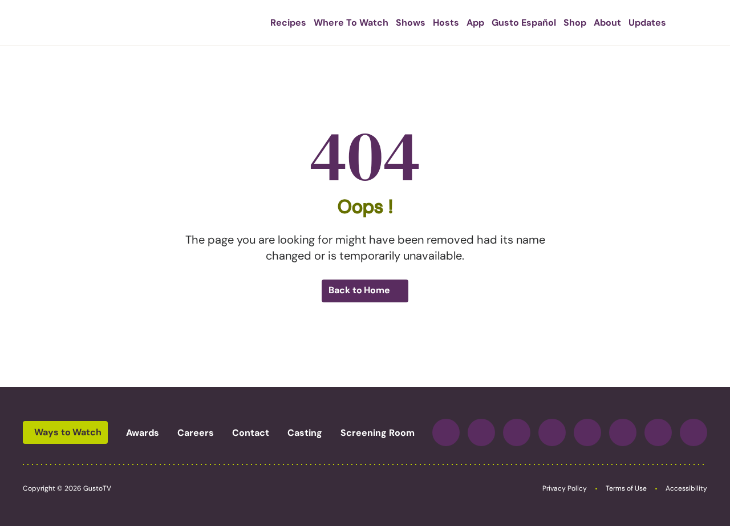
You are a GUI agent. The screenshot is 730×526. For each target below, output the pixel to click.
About (607, 23)
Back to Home (359, 290)
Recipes (288, 23)
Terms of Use (626, 488)
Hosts (446, 23)
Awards (142, 433)
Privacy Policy (564, 488)
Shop (574, 23)
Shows (410, 23)
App (475, 23)
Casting (304, 433)
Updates (647, 23)
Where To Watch (351, 23)
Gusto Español (524, 23)
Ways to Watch (68, 432)
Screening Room (377, 433)
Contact (250, 433)
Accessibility (686, 488)
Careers (195, 433)
